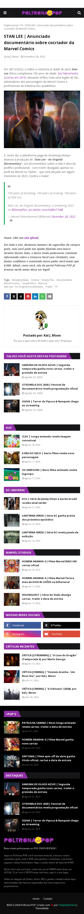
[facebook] (22, 625)
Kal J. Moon (13, 56)
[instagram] (22, 634)
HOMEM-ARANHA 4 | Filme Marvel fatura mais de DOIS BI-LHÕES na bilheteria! (48, 580)
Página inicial (11, 25)
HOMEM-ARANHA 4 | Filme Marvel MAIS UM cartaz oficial (49, 563)
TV (21, 25)
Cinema (35, 280)
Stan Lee (42, 283)
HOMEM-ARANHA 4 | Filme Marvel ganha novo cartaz (48, 741)
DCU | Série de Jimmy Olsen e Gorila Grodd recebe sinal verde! (49, 501)
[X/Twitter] (14, 296)
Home (36, 898)
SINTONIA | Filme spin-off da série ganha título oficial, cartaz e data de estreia (48, 758)
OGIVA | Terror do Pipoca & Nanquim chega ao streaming (50, 403)
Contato (47, 898)
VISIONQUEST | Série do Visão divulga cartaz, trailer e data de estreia (46, 596)
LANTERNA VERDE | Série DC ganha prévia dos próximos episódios (48, 517)
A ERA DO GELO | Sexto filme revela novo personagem (48, 455)
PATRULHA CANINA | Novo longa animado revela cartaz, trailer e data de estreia (49, 724)
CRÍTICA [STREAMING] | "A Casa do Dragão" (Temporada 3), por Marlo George (49, 657)
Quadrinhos (29, 283)
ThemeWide (42, 908)
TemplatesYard (67, 905)
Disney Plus (48, 280)
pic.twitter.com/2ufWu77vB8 (46, 210)
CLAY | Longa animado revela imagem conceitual (46, 438)
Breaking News (20, 280)
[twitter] (61, 625)
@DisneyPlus (19, 210)
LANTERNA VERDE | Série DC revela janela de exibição (50, 534)
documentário (64, 280)
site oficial (31, 238)
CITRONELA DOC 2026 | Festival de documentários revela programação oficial (50, 386)
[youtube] (61, 634)
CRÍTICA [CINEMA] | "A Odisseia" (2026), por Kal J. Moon (49, 690)
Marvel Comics (12, 283)
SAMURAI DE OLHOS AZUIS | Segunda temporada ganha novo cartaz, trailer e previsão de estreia (48, 368)
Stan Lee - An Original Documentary (23, 286)
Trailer (49, 286)
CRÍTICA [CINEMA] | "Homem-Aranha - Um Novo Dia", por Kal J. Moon (48, 674)
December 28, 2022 (63, 216)
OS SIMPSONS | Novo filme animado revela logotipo (49, 472)
